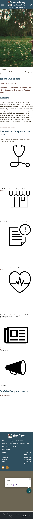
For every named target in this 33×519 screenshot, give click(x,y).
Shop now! (28, 222)
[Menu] (3, 4)
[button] (29, 490)
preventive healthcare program (14, 315)
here (1, 269)
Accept (24, 515)
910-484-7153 (13, 446)
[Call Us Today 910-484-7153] (31, 5)
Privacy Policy (29, 515)
